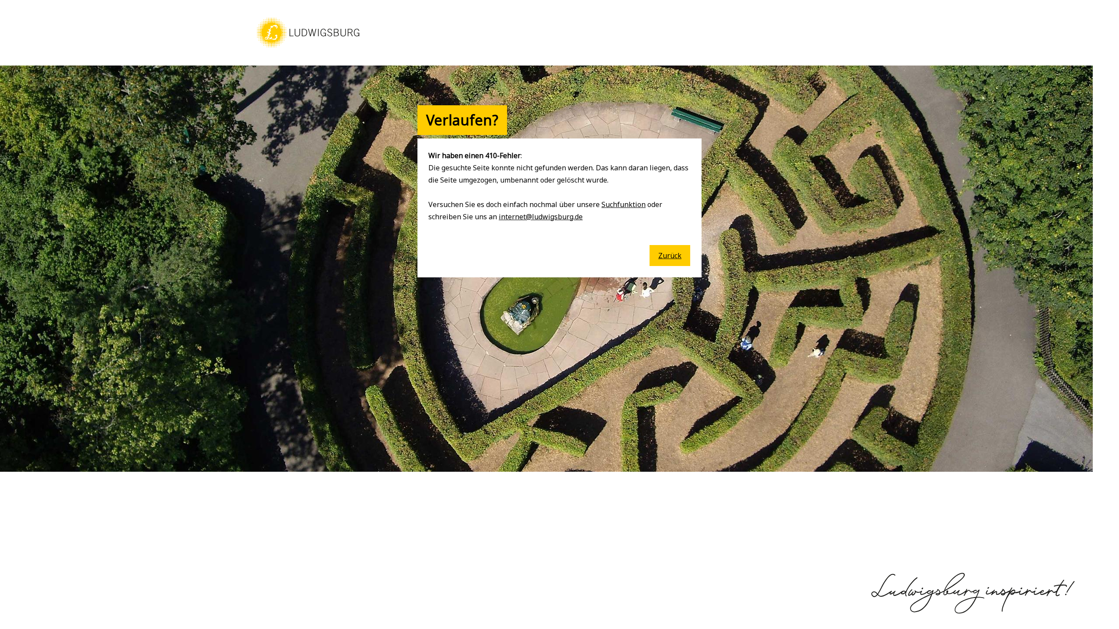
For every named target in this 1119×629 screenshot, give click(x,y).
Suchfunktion (623, 204)
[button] (308, 48)
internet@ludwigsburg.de (541, 216)
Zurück (669, 255)
